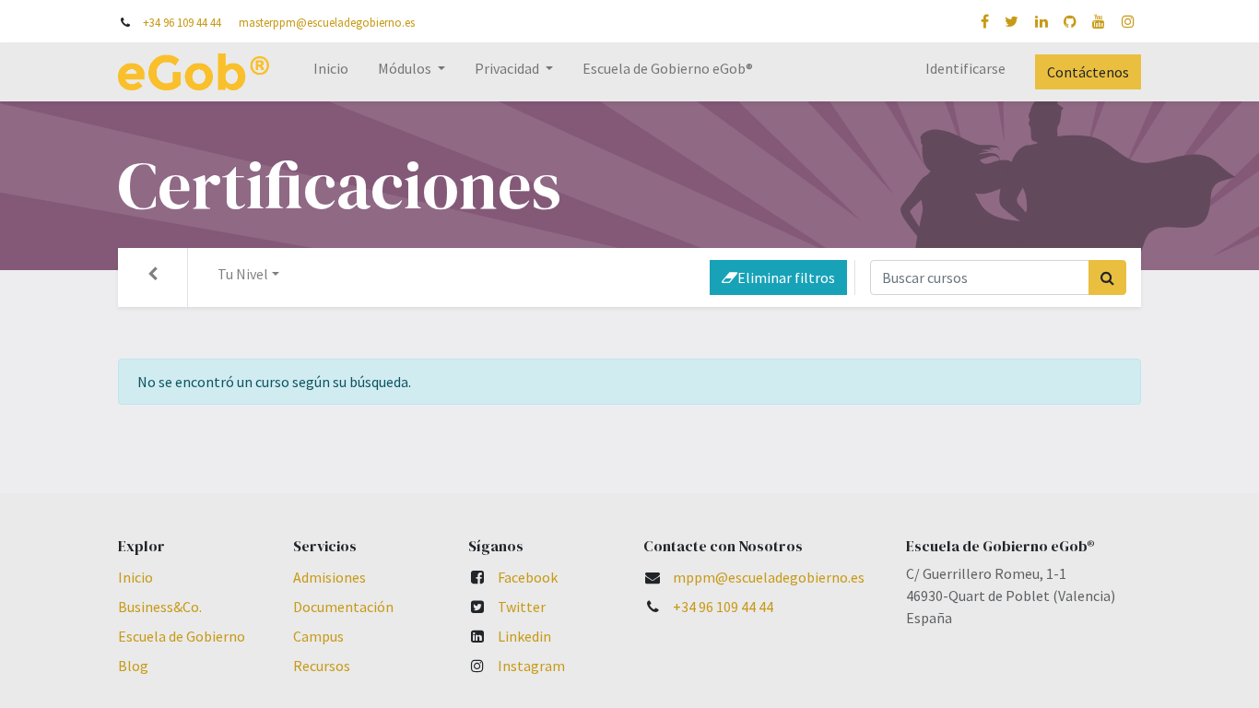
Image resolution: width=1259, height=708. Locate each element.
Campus (318, 636)
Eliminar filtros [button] (786, 277)
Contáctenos (1088, 72)
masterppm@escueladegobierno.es (327, 22)
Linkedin (524, 636)
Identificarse (965, 68)
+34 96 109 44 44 (182, 22)
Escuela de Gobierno (181, 636)
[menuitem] (330, 71)
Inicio (135, 577)
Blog (133, 665)
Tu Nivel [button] (243, 274)
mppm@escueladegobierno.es (769, 577)
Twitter (522, 606)
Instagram (531, 665)
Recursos (321, 665)
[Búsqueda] (1107, 277)
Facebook (528, 577)
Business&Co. (160, 606)
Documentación (343, 606)
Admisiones (329, 577)
